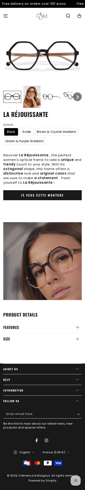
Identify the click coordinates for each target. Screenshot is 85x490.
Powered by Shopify (43, 480)
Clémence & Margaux (34, 475)
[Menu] (5, 16)
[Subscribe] (79, 414)
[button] (68, 16)
